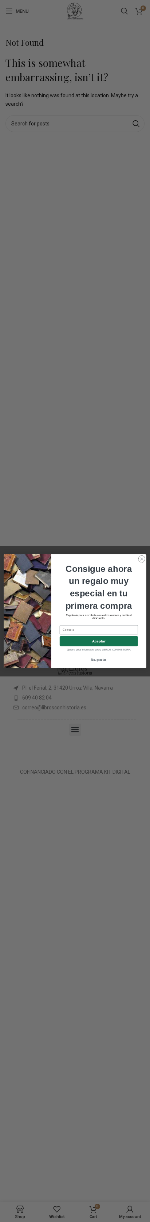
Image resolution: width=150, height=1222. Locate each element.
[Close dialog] (141, 559)
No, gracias (99, 659)
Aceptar (99, 641)
